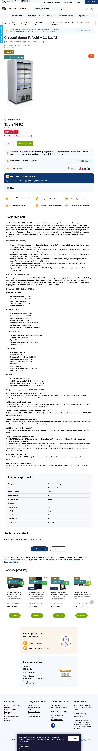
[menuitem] (17, 15)
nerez (50, 499)
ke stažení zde (36, 540)
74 (49, 507)
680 (49, 515)
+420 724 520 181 (16, 181)
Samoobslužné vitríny (54, 484)
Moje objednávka (74, 2)
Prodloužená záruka (11, 562)
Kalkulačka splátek (13, 131)
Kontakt (65, 2)
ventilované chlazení (60, 263)
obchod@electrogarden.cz (37, 181)
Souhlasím (73, 739)
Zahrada (30, 710)
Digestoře (31, 714)
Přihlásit (80, 30)
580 (49, 518)
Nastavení (25, 746)
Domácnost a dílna (34, 712)
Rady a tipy (58, 2)
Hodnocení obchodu (11, 716)
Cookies (7, 720)
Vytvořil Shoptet (89, 740)
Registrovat (88, 30)
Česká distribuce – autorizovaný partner (23, 161)
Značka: (9, 47)
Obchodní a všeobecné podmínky (12, 707)
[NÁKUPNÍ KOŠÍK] (93, 8)
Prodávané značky (34, 716)
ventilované (51, 522)
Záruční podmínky (74, 560)
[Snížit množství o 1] (13, 144)
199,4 (50, 511)
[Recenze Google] (72, 168)
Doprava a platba (48, 2)
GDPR (6, 718)
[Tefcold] (84, 161)
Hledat (62, 8)
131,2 (49, 503)
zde (27, 741)
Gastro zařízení (33, 705)
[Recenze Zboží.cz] (85, 168)
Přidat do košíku (25, 143)
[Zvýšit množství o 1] (13, 142)
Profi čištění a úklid (34, 708)
